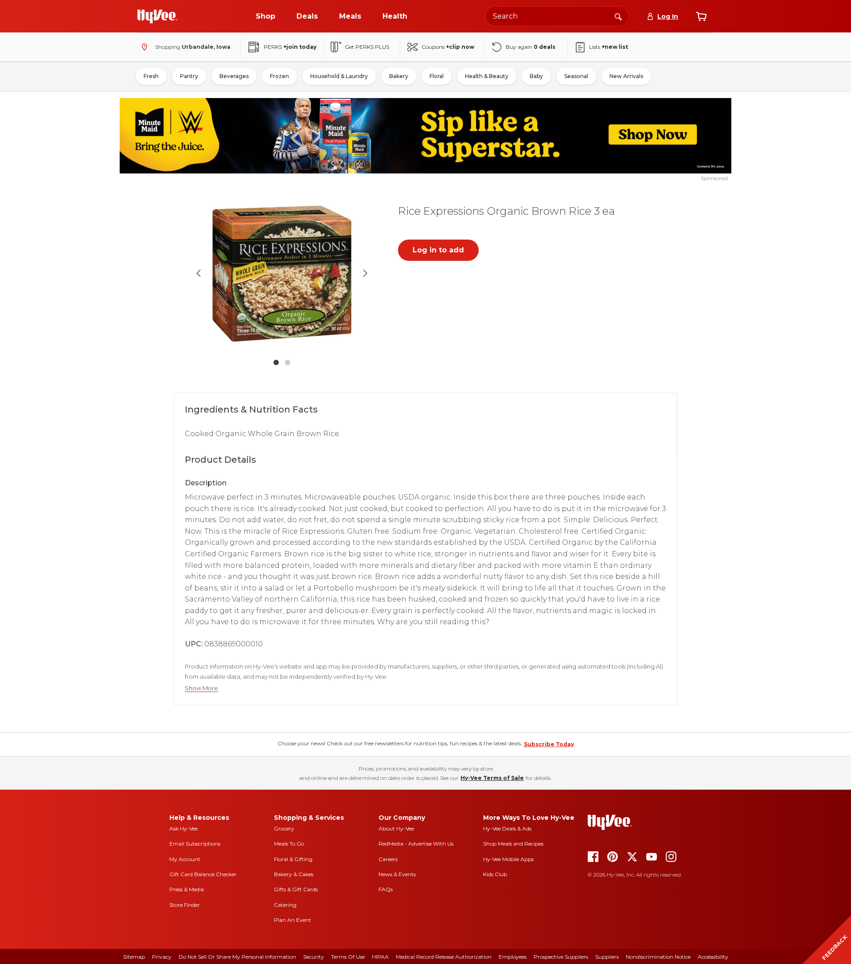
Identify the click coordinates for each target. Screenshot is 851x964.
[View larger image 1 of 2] (282, 273)
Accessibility (713, 956)
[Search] (618, 16)
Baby (536, 76)
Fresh (151, 76)
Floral (436, 76)
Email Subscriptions (194, 843)
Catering (285, 904)
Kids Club (495, 874)
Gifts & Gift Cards (296, 889)
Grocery (284, 828)
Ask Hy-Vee (183, 828)
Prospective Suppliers (561, 956)
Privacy (162, 956)
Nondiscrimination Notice (658, 956)
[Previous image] (198, 273)
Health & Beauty (486, 76)
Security (313, 956)
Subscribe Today (549, 744)
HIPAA (380, 956)
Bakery (398, 76)
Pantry (189, 76)
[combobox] (557, 16)
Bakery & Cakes (293, 874)
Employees (513, 956)
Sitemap (134, 956)
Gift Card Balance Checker (203, 874)
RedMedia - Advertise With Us (416, 843)
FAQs (386, 889)
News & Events (397, 874)
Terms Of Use (348, 956)
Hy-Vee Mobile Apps (508, 859)
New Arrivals (626, 76)
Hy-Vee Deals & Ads (507, 828)
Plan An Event (292, 920)
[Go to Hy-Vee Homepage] (157, 16)
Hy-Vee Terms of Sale (492, 778)
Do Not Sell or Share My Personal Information (237, 956)
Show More (201, 688)
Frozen (279, 76)
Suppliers (607, 956)
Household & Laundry (339, 76)
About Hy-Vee (396, 828)
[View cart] (701, 16)
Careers (388, 859)
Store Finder (184, 904)
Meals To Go (289, 843)
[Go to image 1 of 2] (276, 362)
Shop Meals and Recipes (513, 843)
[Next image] (365, 273)
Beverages (234, 76)
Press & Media (186, 889)
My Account (184, 859)
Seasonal (576, 76)
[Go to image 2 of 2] (287, 362)
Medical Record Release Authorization (444, 956)
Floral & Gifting (293, 859)
